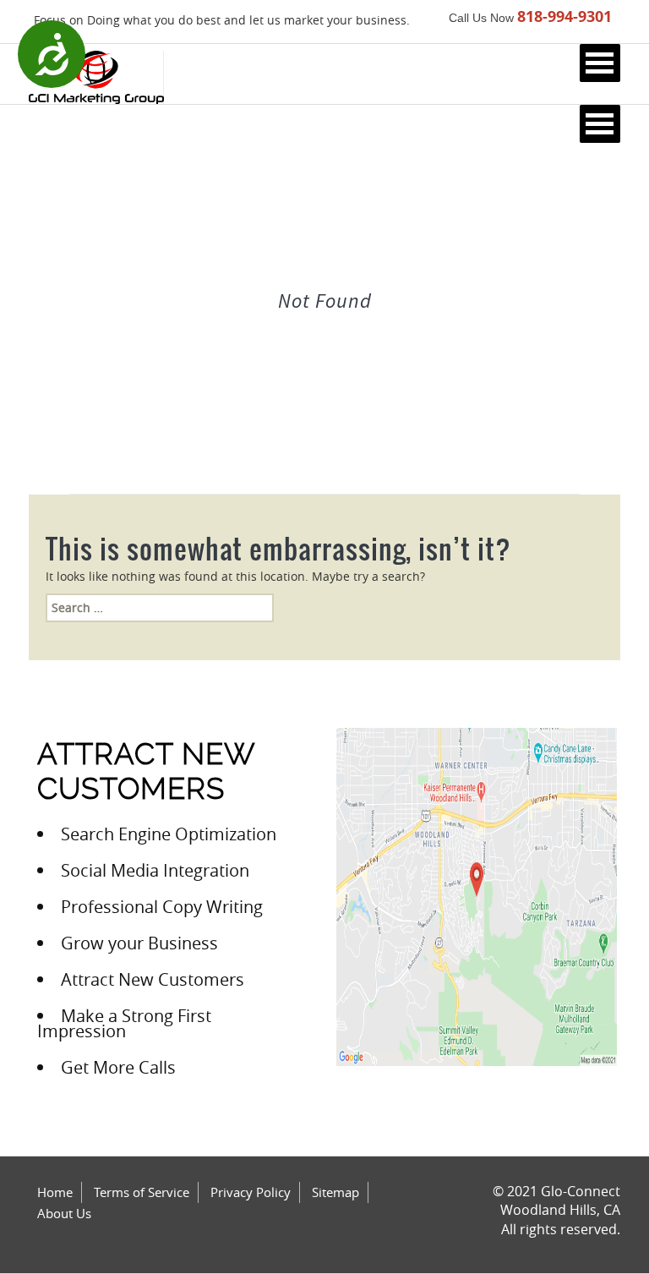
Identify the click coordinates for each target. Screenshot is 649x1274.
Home (55, 1192)
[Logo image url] (96, 76)
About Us (64, 1213)
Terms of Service (141, 1192)
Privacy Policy (250, 1192)
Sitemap (335, 1192)
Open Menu (600, 63)
